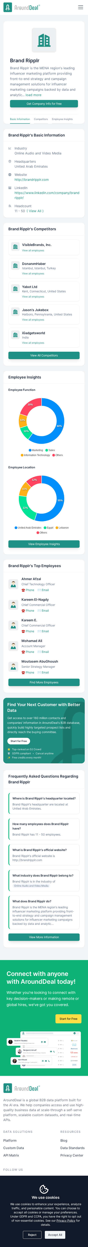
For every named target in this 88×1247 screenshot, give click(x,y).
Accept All (55, 1234)
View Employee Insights (44, 544)
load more (33, 95)
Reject (32, 1234)
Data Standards (72, 1148)
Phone (27, 590)
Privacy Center (71, 1155)
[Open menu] (81, 7)
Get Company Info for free (44, 103)
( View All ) (35, 211)
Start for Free (19, 741)
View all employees (33, 250)
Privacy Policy (65, 1220)
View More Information (44, 937)
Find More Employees (44, 682)
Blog (63, 1140)
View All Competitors (44, 355)
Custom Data (13, 1148)
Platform (10, 1140)
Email (43, 590)
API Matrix (11, 1155)
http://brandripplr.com (32, 179)
